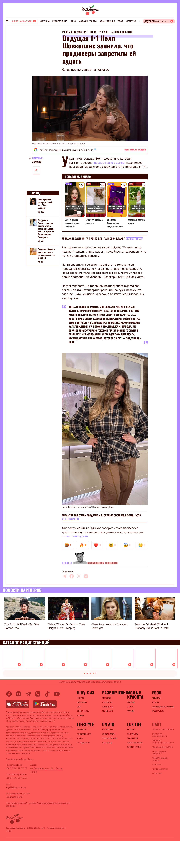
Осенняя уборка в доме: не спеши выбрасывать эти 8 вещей (46, 254)
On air (108, 724)
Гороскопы (107, 707)
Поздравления (84, 734)
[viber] (85, 576)
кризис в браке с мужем (109, 162)
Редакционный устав (162, 747)
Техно (80, 738)
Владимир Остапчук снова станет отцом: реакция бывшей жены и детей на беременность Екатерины (46, 229)
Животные (107, 702)
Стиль (130, 706)
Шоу (79, 707)
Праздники (107, 711)
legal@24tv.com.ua (16, 787)
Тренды (130, 711)
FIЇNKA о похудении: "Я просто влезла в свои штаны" (93, 238)
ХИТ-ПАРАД (107, 743)
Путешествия (83, 743)
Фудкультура (158, 711)
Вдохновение (107, 21)
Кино (73, 21)
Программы (132, 734)
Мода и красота (88, 21)
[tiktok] (47, 694)
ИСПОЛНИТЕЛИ (108, 734)
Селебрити (111, 563)
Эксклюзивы (83, 711)
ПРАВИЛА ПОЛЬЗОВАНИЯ (163, 729)
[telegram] (64, 576)
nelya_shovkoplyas (104, 507)
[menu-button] (7, 21)
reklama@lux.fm (14, 796)
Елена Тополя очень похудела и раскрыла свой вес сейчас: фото (101, 515)
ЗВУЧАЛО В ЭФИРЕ (110, 738)
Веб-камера (132, 738)
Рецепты (156, 698)
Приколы (106, 698)
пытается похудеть (75, 536)
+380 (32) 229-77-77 (16, 768)
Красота (131, 702)
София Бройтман (123, 32)
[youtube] (56, 694)
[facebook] (71, 576)
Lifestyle (131, 21)
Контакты (156, 765)
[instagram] (18, 694)
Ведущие (131, 729)
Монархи (81, 698)
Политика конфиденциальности (163, 741)
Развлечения (59, 21)
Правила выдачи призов (160, 759)
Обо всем (81, 729)
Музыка (80, 715)
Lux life (134, 724)
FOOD (120, 21)
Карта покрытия (135, 743)
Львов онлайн (134, 747)
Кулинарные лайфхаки (163, 707)
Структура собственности (159, 735)
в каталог (90, 673)
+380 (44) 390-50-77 (16, 777)
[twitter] (78, 576)
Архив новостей (160, 769)
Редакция (156, 773)
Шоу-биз (45, 21)
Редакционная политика (159, 752)
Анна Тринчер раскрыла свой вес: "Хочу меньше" (45, 204)
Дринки (155, 702)
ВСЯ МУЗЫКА (107, 729)
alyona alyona (95, 563)
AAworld (81, 143)
